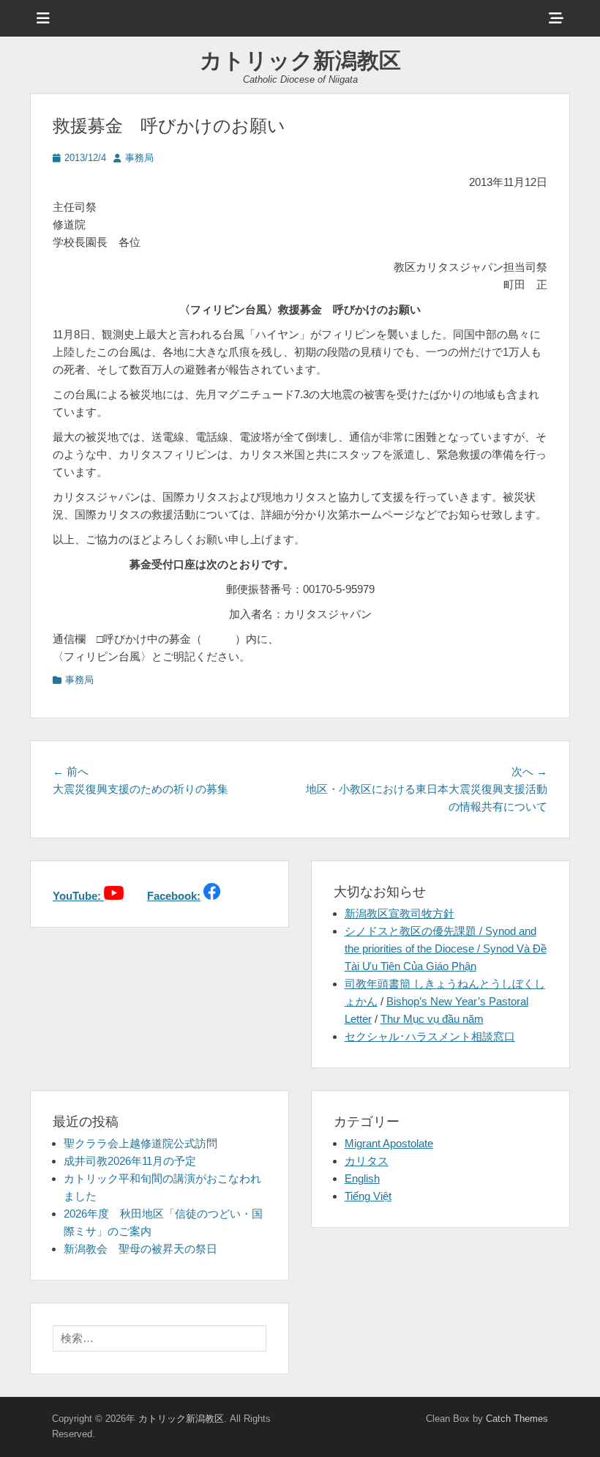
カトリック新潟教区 (300, 60)
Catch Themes (517, 1418)
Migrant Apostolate (389, 1143)
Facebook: (173, 896)
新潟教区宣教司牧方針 (399, 913)
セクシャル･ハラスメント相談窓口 (430, 1036)
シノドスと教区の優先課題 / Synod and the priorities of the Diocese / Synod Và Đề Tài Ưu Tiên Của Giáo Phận (446, 948)
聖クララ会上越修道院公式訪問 (140, 1143)
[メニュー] (43, 18)
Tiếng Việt (368, 1196)
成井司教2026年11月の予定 (130, 1161)
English (362, 1178)
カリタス (367, 1161)
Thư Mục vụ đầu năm (432, 1019)
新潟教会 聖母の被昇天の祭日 (140, 1248)
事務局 (139, 157)
